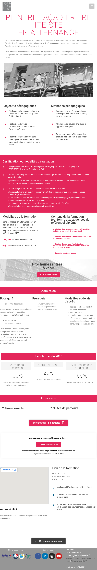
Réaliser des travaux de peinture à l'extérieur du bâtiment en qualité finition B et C (72, 230)
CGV (85, 561)
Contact (69, 549)
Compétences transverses (65, 253)
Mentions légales (72, 558)
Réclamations (76, 561)
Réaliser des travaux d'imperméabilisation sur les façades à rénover (72, 237)
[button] (72, 230)
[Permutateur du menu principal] (92, 6)
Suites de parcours (65, 408)
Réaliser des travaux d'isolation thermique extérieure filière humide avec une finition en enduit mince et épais (71, 245)
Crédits (84, 558)
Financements (14, 408)
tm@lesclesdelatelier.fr (42, 454)
